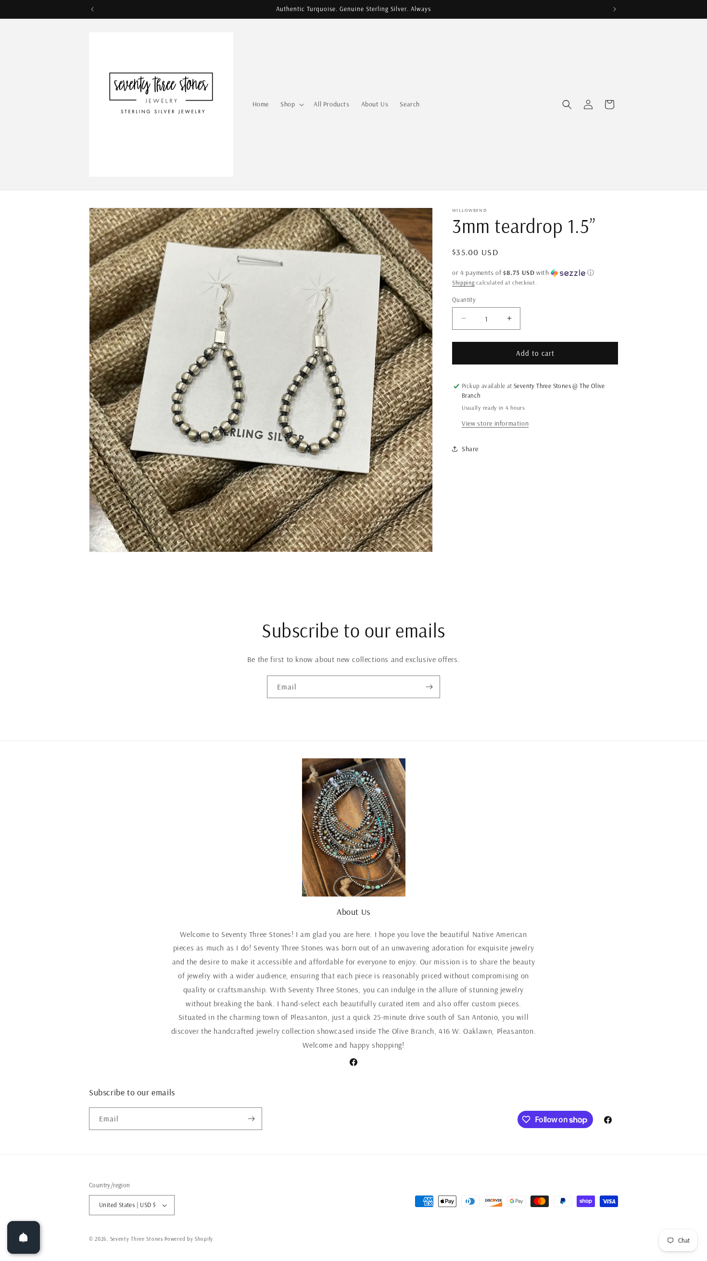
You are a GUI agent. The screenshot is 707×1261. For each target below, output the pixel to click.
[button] (291, 104)
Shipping (463, 282)
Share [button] (470, 448)
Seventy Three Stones (136, 1238)
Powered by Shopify (188, 1238)
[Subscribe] (429, 687)
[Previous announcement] (92, 9)
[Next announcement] (614, 9)
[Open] (23, 1237)
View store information (495, 422)
